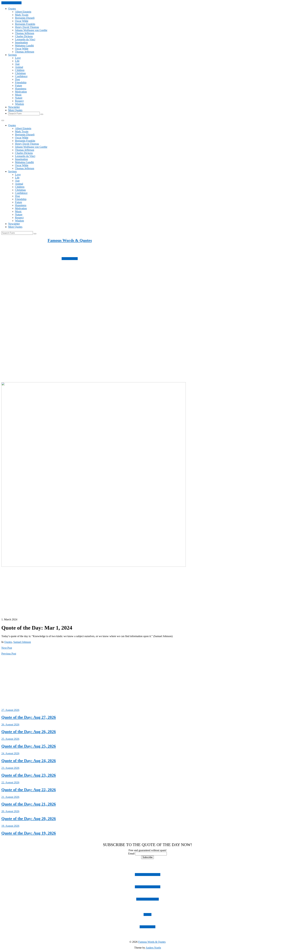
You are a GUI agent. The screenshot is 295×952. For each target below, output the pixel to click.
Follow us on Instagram (147, 874)
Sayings (12, 54)
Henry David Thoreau (27, 27)
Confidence (21, 76)
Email (131, 853)
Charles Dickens (24, 36)
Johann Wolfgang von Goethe (31, 30)
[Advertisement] (103, 307)
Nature (18, 97)
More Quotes (15, 110)
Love (18, 57)
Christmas (20, 73)
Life (17, 60)
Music (18, 94)
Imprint (147, 914)
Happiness (20, 88)
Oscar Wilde (21, 20)
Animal (19, 67)
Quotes (12, 8)
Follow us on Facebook (147, 886)
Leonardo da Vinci (25, 39)
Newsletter (14, 107)
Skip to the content (11, 2)
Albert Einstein (23, 11)
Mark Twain (21, 14)
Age (17, 64)
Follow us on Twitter (147, 899)
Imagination (21, 42)
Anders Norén (153, 947)
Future (18, 85)
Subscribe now (70, 258)
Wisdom (19, 104)
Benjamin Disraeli (24, 17)
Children (19, 70)
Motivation (21, 91)
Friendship (20, 82)
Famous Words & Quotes (70, 240)
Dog (17, 79)
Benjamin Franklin (25, 24)
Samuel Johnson (22, 642)
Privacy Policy (147, 926)
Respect (19, 100)
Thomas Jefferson (24, 33)
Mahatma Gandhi (24, 45)
